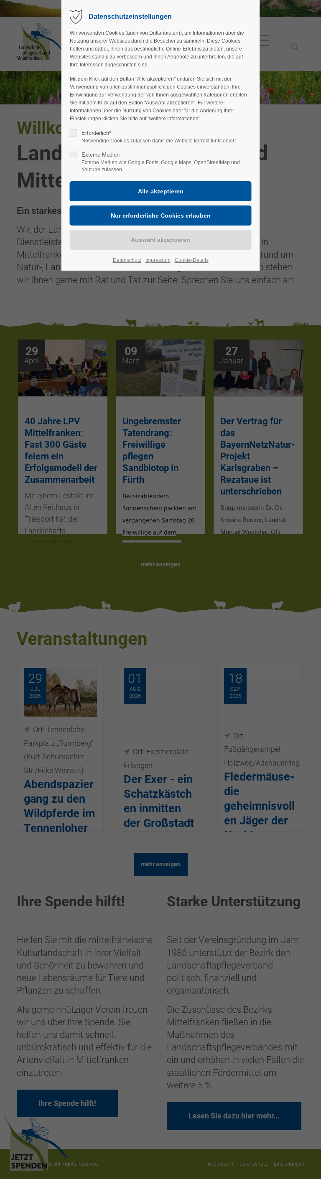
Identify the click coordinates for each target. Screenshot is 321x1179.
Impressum (158, 260)
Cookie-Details (192, 260)
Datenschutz (127, 260)
